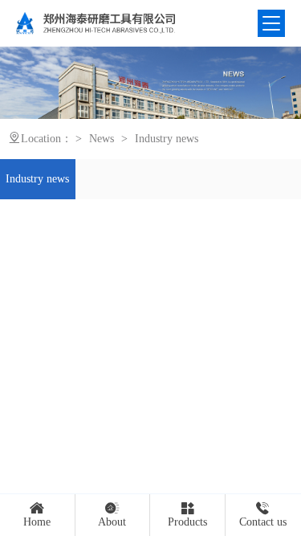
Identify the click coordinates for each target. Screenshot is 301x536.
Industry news (166, 139)
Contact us (263, 522)
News (101, 139)
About (112, 522)
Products (187, 522)
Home (37, 522)
